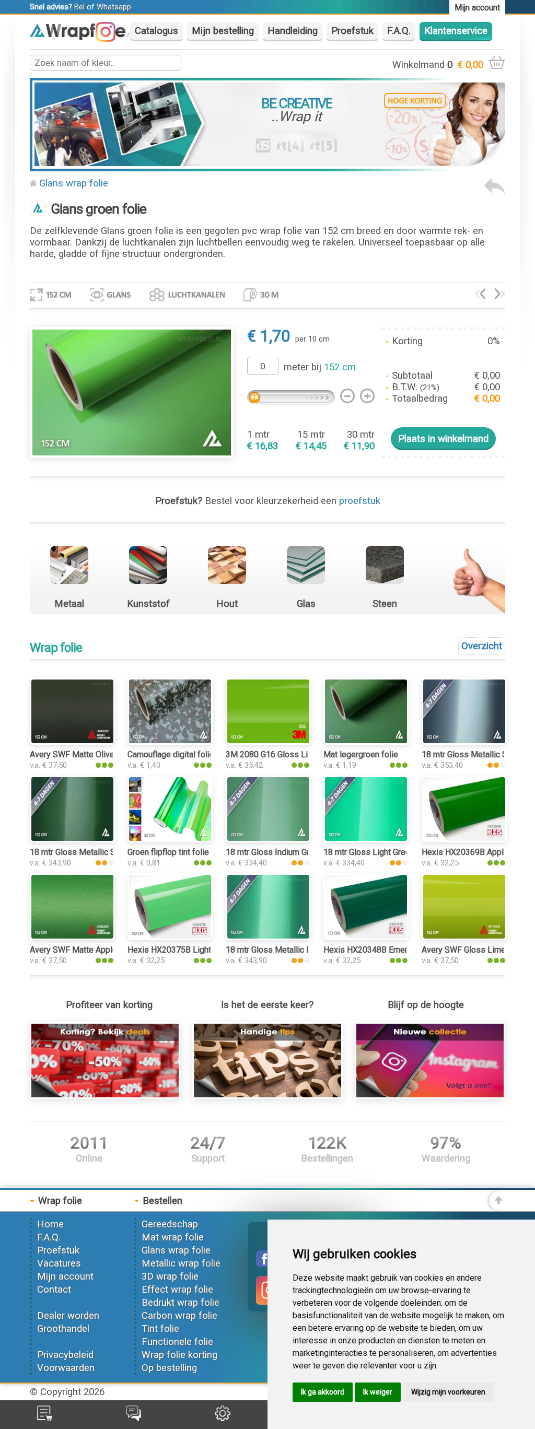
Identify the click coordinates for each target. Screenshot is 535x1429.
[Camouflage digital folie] (170, 741)
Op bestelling (169, 1368)
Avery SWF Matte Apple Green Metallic (101, 950)
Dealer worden (68, 1315)
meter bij (320, 367)
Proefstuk (352, 31)
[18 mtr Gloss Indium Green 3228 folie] (268, 839)
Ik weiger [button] (377, 1392)
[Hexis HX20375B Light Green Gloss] (170, 937)
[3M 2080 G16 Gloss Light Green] (268, 741)
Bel (79, 6)
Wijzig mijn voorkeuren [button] (448, 1392)
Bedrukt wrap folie (180, 1302)
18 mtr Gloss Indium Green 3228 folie (294, 852)
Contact (54, 1289)
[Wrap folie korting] (105, 1096)
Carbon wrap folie (179, 1315)
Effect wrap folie (177, 1289)
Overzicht (481, 646)
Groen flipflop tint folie (168, 852)
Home (50, 1224)
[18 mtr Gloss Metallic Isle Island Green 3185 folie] (268, 937)
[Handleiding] (267, 1096)
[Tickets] (133, 1418)
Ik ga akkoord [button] (322, 1392)
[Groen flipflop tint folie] (170, 839)
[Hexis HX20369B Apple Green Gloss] (464, 839)
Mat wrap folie (173, 1237)
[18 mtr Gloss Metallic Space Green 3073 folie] (464, 741)
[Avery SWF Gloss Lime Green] (464, 937)
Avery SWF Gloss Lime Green (475, 950)
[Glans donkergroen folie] (500, 296)
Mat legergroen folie (360, 754)
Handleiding (293, 31)
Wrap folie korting (179, 1355)
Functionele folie (177, 1342)
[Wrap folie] (81, 37)
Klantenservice (455, 31)
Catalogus (156, 31)
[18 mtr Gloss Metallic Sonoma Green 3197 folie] (72, 839)
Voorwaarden (66, 1368)
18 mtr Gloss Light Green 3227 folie (388, 852)
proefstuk (359, 501)
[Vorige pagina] (494, 192)
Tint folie (160, 1328)
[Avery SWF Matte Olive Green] (72, 741)
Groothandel (63, 1328)
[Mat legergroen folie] (366, 741)
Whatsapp (114, 6)
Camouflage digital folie (170, 754)
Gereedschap (170, 1224)
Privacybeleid (65, 1355)
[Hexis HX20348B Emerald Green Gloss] (366, 937)
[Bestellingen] (44, 1418)
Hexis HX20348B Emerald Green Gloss (394, 950)
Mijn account (65, 1276)
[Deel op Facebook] (264, 1264)
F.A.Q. (399, 31)
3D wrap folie (170, 1276)
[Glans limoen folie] (480, 296)
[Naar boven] (496, 1208)
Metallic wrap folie (181, 1263)
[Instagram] (111, 38)
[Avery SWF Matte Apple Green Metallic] (72, 937)
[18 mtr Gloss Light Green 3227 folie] (366, 839)
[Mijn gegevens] (222, 1418)
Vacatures (59, 1263)
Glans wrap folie (73, 183)
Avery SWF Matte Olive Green (84, 754)
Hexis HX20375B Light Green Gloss (192, 950)
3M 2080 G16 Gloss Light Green (284, 754)
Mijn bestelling (223, 31)
